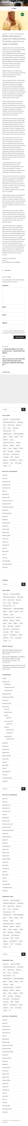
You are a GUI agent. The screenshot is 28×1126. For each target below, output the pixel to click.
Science (4, 538)
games (4, 516)
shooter (4, 542)
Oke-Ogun (10, 451)
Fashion (4, 510)
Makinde (5, 445)
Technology (18, 463)
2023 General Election (9, 422)
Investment (5, 523)
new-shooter (7, 721)
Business (18, 425)
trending (4, 561)
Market (12, 445)
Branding (4, 494)
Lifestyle (18, 442)
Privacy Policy (5, 1120)
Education (16, 428)
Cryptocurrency (6, 500)
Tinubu (5, 466)
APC (4, 425)
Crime (9, 428)
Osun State (6, 454)
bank (3, 491)
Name (4, 307)
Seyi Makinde (13, 460)
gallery (5, 436)
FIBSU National (7, 434)
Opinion (4, 532)
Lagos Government (8, 442)
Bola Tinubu (11, 425)
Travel (4, 557)
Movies (18, 445)
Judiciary (5, 439)
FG (14, 431)
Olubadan (17, 451)
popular (5, 460)
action (4, 475)
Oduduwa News (11, 2)
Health (11, 436)
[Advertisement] (14, 389)
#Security (6, 419)
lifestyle (4, 526)
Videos (4, 567)
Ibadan (16, 436)
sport (3, 548)
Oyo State (6, 457)
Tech (11, 463)
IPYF (21, 436)
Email (4, 315)
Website (4, 323)
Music (5, 448)
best (5, 715)
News (10, 448)
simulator (5, 545)
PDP (12, 457)
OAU (4, 451)
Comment (5, 285)
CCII (4, 428)
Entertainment (7, 431)
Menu (14, 8)
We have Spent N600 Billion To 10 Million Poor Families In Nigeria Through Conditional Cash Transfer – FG (13, 658)
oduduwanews (19, 33)
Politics (17, 457)
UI (9, 466)
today (5, 727)
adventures (5, 481)
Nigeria (16, 448)
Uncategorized (6, 564)
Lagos (11, 439)
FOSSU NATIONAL (18, 434)
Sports (21, 460)
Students (5, 463)
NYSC (21, 448)
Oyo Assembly (15, 454)
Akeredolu (20, 422)
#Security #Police (15, 419)
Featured (7, 270)
